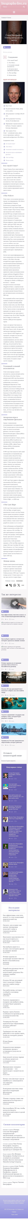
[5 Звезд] (22, 580)
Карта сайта (14, 1214)
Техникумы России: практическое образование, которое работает (13, 1023)
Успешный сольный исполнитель (15, 149)
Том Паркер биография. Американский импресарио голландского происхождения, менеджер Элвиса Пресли (16, 876)
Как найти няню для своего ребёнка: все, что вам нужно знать (16, 796)
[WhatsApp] (15, 585)
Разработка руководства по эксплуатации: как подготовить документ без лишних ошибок (13, 971)
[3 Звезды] (19, 580)
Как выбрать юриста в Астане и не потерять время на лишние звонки (13, 949)
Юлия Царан (8, 1041)
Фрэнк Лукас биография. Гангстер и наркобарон (16, 817)
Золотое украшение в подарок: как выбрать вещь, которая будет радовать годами (13, 1003)
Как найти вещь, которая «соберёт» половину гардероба (12, 992)
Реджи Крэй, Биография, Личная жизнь (16, 863)
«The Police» (9, 146)
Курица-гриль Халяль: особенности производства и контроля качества (13, 1014)
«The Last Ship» (10, 157)
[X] (19, 585)
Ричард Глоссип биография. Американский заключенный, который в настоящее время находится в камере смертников (14, 1134)
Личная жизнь (9, 160)
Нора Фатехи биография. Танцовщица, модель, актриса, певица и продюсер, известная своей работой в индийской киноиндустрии (16, 831)
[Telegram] (6, 585)
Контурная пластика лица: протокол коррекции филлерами (13, 1090)
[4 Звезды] (20, 580)
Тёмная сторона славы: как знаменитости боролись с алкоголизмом (13, 1100)
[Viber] (11, 585)
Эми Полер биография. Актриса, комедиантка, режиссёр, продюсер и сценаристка (12, 1147)
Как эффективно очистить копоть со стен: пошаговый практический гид (13, 917)
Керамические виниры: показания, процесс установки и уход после (12, 1049)
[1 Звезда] (17, 580)
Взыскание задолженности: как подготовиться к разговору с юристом (13, 939)
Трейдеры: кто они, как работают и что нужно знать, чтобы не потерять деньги (14, 1033)
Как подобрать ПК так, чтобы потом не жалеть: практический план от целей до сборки (14, 1111)
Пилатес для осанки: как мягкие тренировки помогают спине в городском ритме (12, 928)
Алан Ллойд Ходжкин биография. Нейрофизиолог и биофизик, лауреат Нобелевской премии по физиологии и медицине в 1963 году (13, 1172)
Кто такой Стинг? (10, 143)
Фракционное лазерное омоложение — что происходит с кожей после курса (13, 1070)
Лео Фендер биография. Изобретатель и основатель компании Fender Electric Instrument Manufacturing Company (13, 1158)
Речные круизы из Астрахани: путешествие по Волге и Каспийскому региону (13, 959)
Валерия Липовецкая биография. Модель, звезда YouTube (15, 807)
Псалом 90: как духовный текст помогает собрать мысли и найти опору (12, 982)
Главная (14, 1212)
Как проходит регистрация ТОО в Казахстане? (15, 785)
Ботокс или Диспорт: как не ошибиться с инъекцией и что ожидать (13, 1081)
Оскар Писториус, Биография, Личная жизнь (15, 774)
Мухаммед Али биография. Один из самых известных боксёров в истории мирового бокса (15, 892)
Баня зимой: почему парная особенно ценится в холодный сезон (13, 1059)
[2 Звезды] (18, 580)
